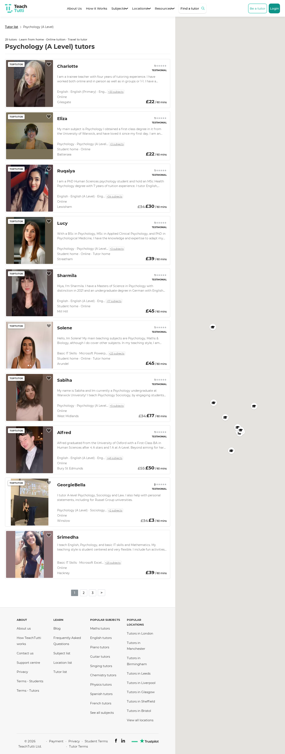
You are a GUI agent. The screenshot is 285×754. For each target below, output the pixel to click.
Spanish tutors (101, 694)
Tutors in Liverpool (141, 683)
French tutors (100, 703)
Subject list (61, 653)
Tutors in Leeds (138, 673)
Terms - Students (30, 681)
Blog (57, 628)
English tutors (101, 638)
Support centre (28, 663)
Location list (62, 663)
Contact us (25, 653)
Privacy (22, 672)
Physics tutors (101, 684)
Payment (56, 741)
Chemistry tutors (103, 675)
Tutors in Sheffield (141, 701)
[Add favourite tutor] (49, 64)
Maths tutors (100, 628)
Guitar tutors (100, 657)
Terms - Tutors (28, 691)
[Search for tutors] (203, 8)
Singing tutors (101, 666)
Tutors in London (140, 633)
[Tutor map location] (212, 327)
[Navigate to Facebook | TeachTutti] (116, 741)
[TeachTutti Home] (16, 8)
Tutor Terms (78, 746)
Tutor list (60, 672)
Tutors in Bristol (139, 711)
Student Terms (96, 741)
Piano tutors (99, 647)
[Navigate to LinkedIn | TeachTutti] (123, 741)
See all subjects (102, 713)
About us (24, 628)
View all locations (140, 720)
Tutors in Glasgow (141, 692)
